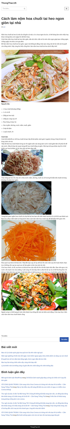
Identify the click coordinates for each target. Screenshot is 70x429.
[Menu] (66, 8)
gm (4, 27)
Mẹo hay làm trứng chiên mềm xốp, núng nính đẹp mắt (18, 362)
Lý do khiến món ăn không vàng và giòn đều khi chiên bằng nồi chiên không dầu (27, 365)
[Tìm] (25, 8)
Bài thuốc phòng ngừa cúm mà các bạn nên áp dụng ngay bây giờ (38, 415)
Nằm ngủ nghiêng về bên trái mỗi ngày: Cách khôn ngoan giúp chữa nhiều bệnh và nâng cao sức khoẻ (34, 356)
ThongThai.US (35, 427)
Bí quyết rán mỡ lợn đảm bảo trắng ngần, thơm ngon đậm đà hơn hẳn (23, 359)
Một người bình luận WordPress (11, 377)
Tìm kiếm (4, 336)
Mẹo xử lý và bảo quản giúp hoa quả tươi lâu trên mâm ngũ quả (21, 352)
